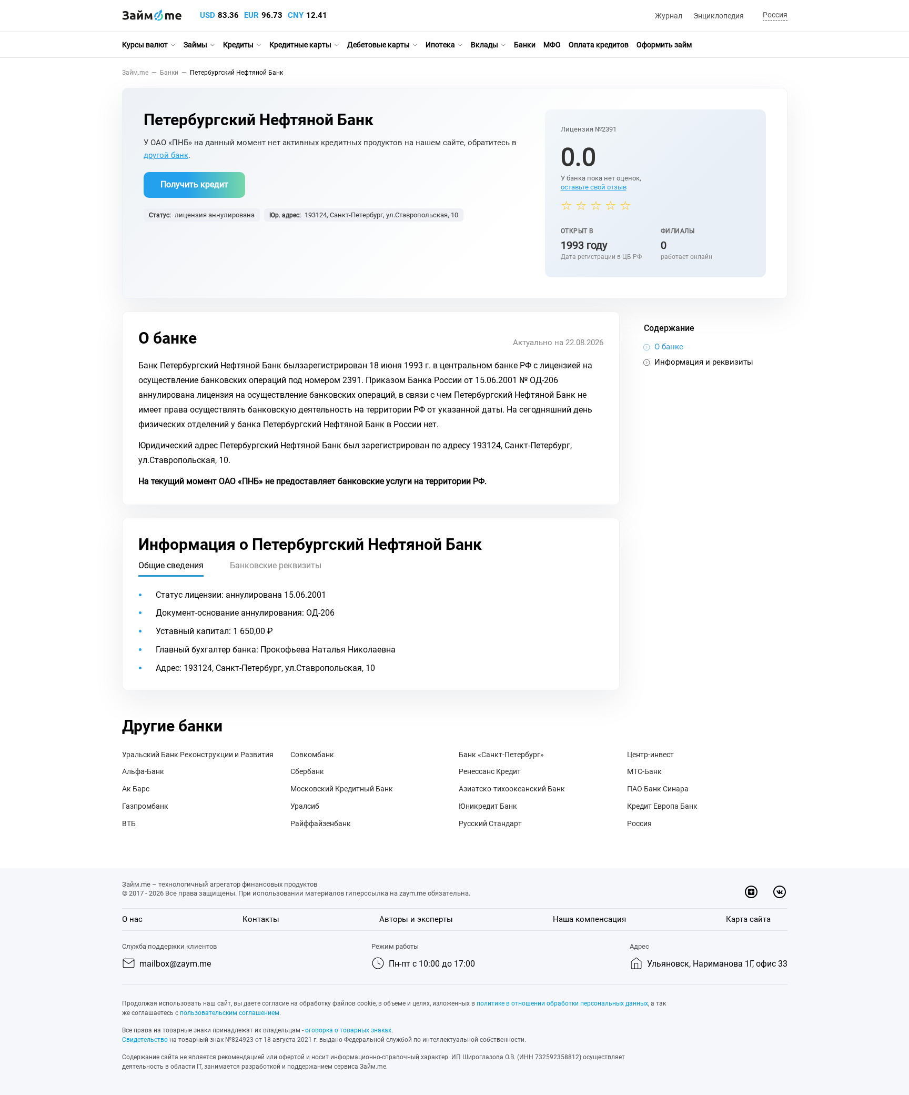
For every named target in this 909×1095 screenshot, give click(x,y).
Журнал (668, 16)
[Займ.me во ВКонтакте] (779, 892)
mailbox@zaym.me (175, 964)
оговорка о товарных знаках (348, 1030)
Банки (525, 45)
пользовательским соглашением (229, 1013)
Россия (639, 823)
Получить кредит (194, 184)
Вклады (484, 45)
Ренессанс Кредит (490, 771)
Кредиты (238, 45)
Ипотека (440, 45)
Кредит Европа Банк (662, 806)
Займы (195, 45)
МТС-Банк (644, 771)
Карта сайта (748, 919)
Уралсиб (304, 806)
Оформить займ (664, 45)
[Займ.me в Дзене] (751, 892)
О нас (132, 919)
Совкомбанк (312, 754)
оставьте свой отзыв (594, 187)
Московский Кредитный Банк (341, 789)
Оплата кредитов (599, 45)
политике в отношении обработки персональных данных (562, 1003)
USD (207, 15)
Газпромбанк (145, 806)
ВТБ (129, 823)
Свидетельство (145, 1039)
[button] (773, 16)
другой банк (166, 155)
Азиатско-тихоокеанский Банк (512, 789)
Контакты (261, 919)
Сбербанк (307, 771)
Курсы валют (145, 45)
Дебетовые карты (378, 45)
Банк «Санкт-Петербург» (501, 754)
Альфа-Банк (143, 771)
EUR (251, 15)
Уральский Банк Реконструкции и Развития (198, 754)
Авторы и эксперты (416, 919)
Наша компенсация (589, 919)
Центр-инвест (650, 754)
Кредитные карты (300, 45)
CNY (296, 15)
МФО (552, 45)
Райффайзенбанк (320, 823)
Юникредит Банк (488, 806)
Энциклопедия (718, 16)
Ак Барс (135, 789)
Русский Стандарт (490, 823)
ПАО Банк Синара (658, 789)
